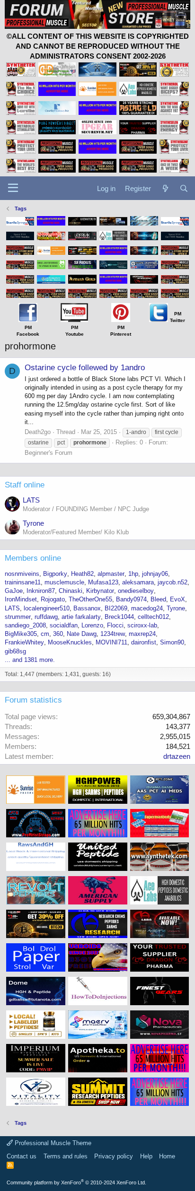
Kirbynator (100, 590)
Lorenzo (92, 625)
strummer (18, 616)
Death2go (38, 431)
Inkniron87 (41, 590)
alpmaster (111, 573)
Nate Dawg (82, 633)
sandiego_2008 (25, 625)
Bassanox (87, 608)
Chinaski (70, 590)
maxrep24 (142, 633)
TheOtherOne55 (90, 599)
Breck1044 (119, 616)
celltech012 (153, 616)
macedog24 (147, 608)
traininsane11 (23, 582)
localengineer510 (47, 608)
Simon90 (172, 642)
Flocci (115, 625)
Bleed (158, 599)
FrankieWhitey (24, 642)
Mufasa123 (103, 582)
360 (58, 633)
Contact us (21, 1156)
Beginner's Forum (48, 452)
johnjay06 (155, 573)
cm (45, 633)
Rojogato (53, 599)
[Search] (184, 188)
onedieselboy (136, 590)
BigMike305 (21, 633)
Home (167, 1156)
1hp (133, 573)
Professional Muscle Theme (52, 1143)
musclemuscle (64, 582)
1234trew (112, 633)
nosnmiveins (22, 573)
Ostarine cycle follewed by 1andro (85, 367)
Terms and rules (66, 1156)
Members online (33, 558)
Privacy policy (113, 1156)
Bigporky (55, 573)
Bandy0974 (131, 599)
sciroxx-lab (142, 625)
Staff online (24, 484)
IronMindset (21, 599)
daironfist (143, 642)
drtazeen (176, 756)
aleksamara (138, 582)
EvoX (177, 599)
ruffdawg (46, 616)
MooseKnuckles (70, 642)
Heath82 (82, 573)
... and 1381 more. (30, 659)
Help (146, 1156)
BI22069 (116, 608)
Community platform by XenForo (76, 1182)
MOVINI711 (111, 642)
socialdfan (64, 625)
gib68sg (15, 651)
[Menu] (13, 188)
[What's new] (165, 188)
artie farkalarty (81, 616)
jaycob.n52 (172, 582)
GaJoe (14, 590)
